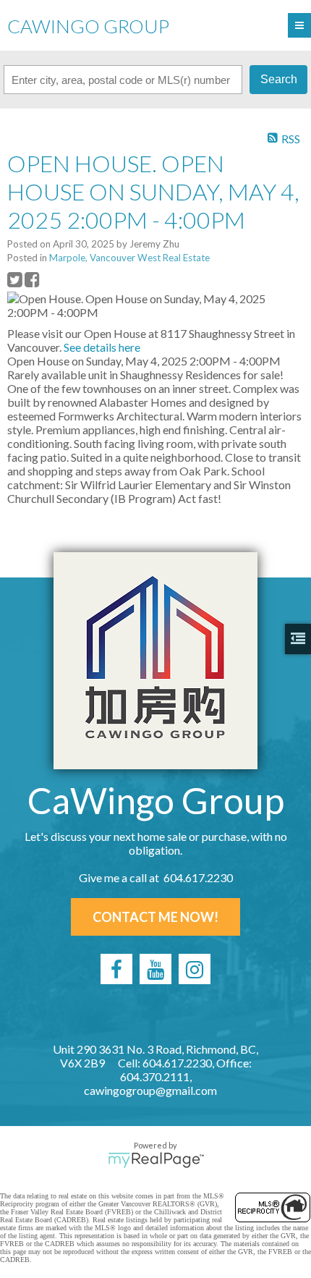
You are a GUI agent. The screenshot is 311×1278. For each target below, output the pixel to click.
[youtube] (155, 969)
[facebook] (116, 969)
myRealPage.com (156, 1160)
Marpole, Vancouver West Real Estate (129, 257)
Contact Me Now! (155, 917)
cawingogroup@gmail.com (150, 1090)
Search (278, 79)
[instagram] (194, 969)
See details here (102, 347)
